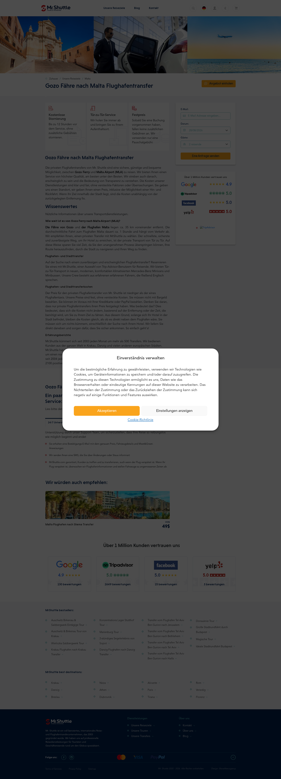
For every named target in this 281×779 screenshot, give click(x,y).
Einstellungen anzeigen (174, 411)
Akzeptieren (106, 411)
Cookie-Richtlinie (140, 419)
